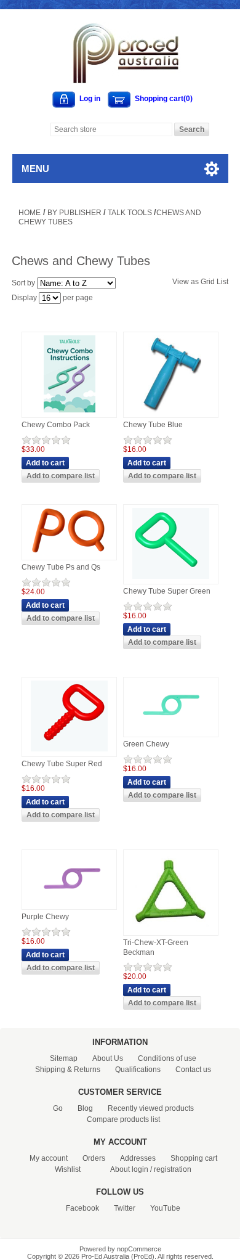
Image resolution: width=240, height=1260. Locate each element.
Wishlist (68, 1169)
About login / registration (150, 1169)
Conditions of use (167, 1058)
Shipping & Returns (67, 1069)
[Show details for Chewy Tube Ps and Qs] (69, 555)
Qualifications (138, 1069)
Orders (93, 1158)
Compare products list (123, 1119)
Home (29, 212)
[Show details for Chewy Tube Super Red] (69, 752)
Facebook (82, 1208)
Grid (208, 281)
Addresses (138, 1158)
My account (49, 1158)
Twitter (124, 1208)
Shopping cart (193, 1158)
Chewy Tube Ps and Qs (61, 567)
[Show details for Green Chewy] (171, 732)
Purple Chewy (45, 916)
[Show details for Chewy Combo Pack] (69, 413)
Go (58, 1108)
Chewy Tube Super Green (166, 591)
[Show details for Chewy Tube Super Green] (170, 579)
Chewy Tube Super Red (62, 763)
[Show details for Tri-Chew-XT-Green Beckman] (170, 931)
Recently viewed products (151, 1108)
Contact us (193, 1069)
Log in (89, 98)
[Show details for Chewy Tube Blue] (171, 413)
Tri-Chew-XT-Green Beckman (155, 947)
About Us (107, 1058)
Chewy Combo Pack (56, 424)
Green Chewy (146, 744)
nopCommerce (139, 1249)
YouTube (165, 1208)
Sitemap (64, 1058)
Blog (85, 1108)
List (222, 281)
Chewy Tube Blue (153, 424)
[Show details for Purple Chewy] (69, 905)
